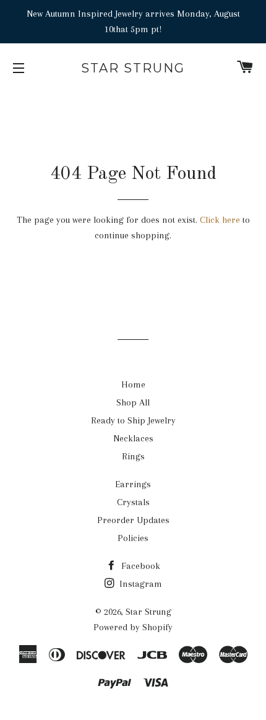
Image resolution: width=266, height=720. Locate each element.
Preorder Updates (133, 520)
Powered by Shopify (133, 627)
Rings (133, 456)
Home (133, 384)
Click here (220, 219)
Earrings (133, 484)
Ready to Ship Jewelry (133, 420)
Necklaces (133, 438)
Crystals (133, 502)
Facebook (139, 565)
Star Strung (133, 68)
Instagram (139, 583)
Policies (133, 538)
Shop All (133, 402)
